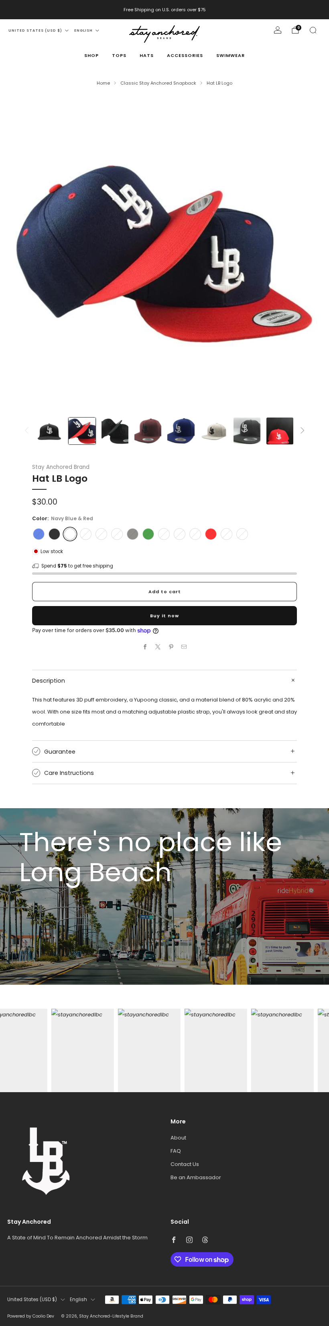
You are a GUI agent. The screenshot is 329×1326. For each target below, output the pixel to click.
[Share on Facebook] (145, 647)
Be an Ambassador (196, 1177)
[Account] (278, 30)
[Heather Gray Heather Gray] (117, 534)
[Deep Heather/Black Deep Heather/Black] (163, 534)
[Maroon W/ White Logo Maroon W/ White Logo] (195, 534)
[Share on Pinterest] (171, 647)
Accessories (185, 55)
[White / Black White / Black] (242, 534)
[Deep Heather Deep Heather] (132, 534)
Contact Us (185, 1164)
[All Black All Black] (54, 534)
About (178, 1137)
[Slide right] (302, 431)
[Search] (313, 30)
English (83, 30)
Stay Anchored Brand (60, 467)
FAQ (176, 1151)
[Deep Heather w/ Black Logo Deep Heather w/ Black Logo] (226, 534)
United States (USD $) (35, 30)
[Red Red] (210, 534)
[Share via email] (184, 647)
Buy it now (164, 615)
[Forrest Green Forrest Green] (148, 534)
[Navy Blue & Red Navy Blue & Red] (70, 534)
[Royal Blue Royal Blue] (38, 534)
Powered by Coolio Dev (30, 1316)
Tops (119, 55)
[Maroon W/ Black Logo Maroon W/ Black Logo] (85, 534)
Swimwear (230, 55)
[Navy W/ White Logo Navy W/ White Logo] (179, 534)
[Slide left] (26, 431)
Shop (91, 55)
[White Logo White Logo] (101, 534)
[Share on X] (158, 647)
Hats (147, 55)
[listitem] (164, 9)
